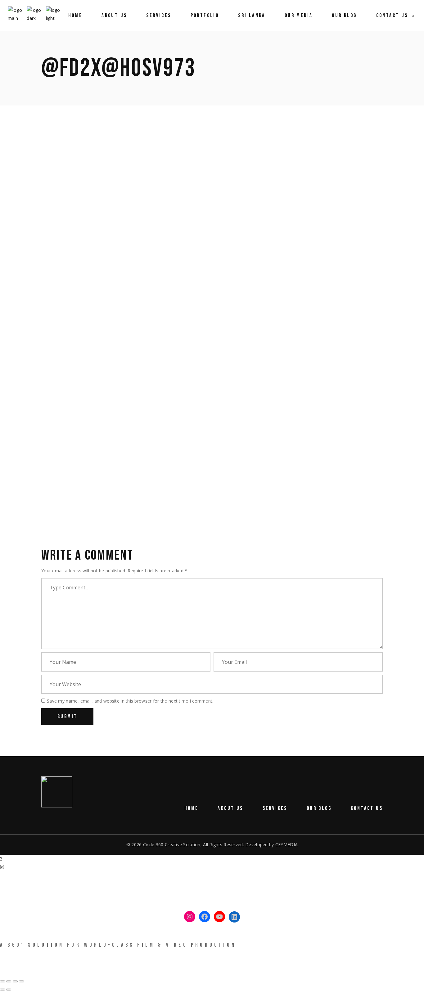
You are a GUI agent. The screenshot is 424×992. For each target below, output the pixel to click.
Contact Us (367, 808)
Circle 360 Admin (115, 170)
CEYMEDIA (286, 844)
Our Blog (319, 808)
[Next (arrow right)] (8, 989)
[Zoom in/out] (2, 981)
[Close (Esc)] (21, 981)
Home (191, 808)
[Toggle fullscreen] (8, 981)
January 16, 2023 (59, 170)
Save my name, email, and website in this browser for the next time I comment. (130, 701)
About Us (230, 808)
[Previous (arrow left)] (2, 989)
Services (275, 808)
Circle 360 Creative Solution (172, 844)
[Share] (15, 981)
